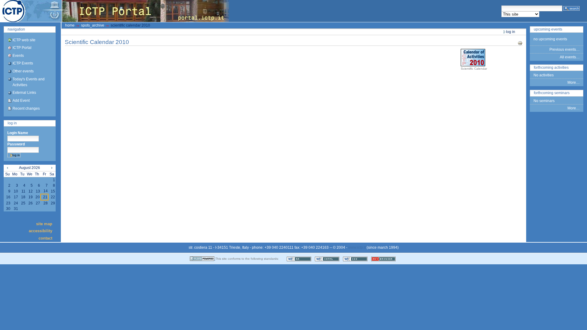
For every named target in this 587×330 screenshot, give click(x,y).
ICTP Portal (115, 11)
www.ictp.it (357, 247)
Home (70, 25)
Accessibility (40, 231)
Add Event (21, 100)
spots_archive (92, 25)
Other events (23, 71)
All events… (570, 57)
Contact (45, 238)
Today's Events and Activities (29, 82)
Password (16, 144)
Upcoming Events (548, 29)
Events (18, 55)
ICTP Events (23, 63)
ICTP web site (24, 40)
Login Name (17, 133)
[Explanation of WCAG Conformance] (299, 258)
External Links (24, 92)
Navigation (16, 29)
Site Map (44, 224)
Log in (12, 123)
